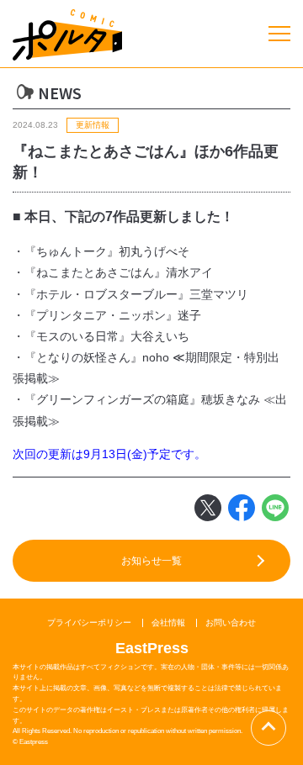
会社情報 (168, 622)
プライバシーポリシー (89, 622)
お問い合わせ (230, 622)
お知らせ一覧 (151, 561)
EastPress (152, 648)
